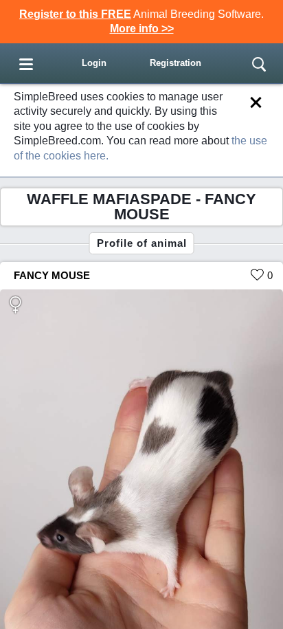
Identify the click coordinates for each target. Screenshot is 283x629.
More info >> (142, 28)
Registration (175, 63)
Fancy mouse (52, 275)
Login (94, 63)
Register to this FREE (75, 14)
